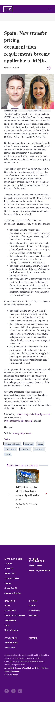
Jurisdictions (39, 449)
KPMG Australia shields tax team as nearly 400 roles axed (27, 493)
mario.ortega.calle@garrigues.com (34, 414)
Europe (40, 444)
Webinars (33, 615)
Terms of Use (21, 667)
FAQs (6, 625)
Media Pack (9, 647)
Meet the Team (11, 642)
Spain (8, 454)
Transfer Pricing (11, 578)
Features (8, 563)
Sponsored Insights (12, 593)
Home (7, 605)
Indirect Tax (9, 573)
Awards (32, 605)
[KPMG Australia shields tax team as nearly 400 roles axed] (27, 476)
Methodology (10, 620)
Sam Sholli (23, 504)
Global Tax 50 (10, 588)
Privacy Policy (34, 667)
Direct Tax (9, 568)
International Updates (12, 444)
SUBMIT (33, 638)
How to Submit (11, 630)
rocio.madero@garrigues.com (18, 420)
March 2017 (25, 449)
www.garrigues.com (22, 433)
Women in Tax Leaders (14, 615)
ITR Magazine (11, 449)
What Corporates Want (39, 570)
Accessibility (9, 667)
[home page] (7, 9)
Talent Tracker (35, 565)
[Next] (46, 494)
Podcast (7, 583)
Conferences (34, 610)
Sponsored (29, 444)
